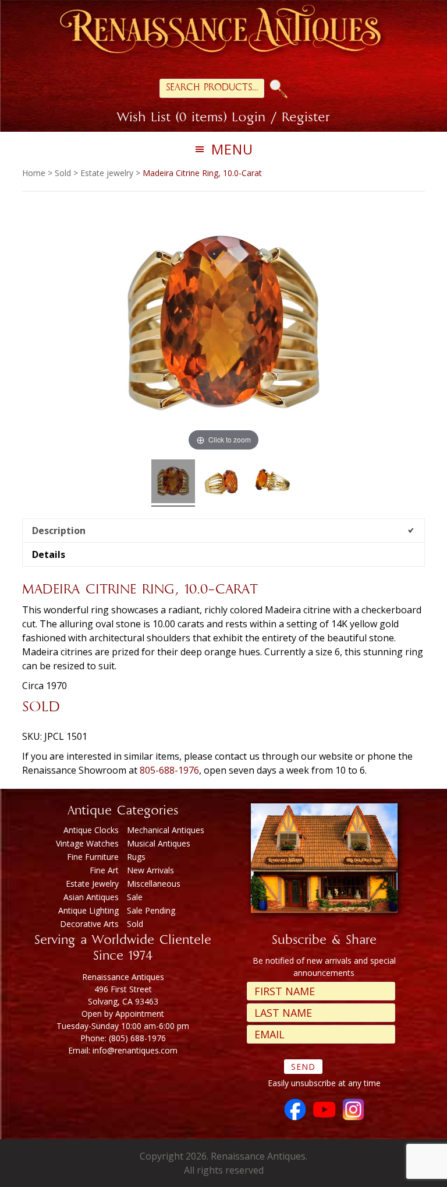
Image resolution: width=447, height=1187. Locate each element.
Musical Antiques (158, 843)
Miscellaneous (153, 883)
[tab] (223, 530)
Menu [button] (232, 149)
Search (278, 89)
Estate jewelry (106, 172)
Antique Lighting (88, 910)
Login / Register (281, 118)
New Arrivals (150, 870)
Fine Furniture (93, 856)
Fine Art (104, 870)
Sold (63, 172)
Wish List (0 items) (171, 118)
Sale (135, 896)
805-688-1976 (169, 770)
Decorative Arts (89, 923)
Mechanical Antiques (165, 829)
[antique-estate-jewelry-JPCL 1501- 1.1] (224, 483)
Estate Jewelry (92, 883)
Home (33, 172)
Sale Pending (151, 910)
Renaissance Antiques (223, 32)
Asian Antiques (91, 896)
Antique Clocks (91, 829)
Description (59, 530)
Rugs (136, 856)
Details (48, 554)
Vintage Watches (87, 843)
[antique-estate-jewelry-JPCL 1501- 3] (274, 483)
